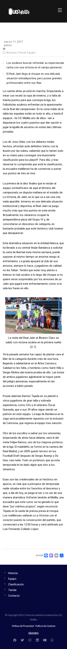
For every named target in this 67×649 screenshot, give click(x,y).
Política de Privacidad (23, 626)
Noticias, (12, 52)
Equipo (12, 578)
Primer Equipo (27, 52)
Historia (13, 573)
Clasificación (16, 584)
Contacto (14, 595)
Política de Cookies (45, 626)
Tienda (12, 590)
